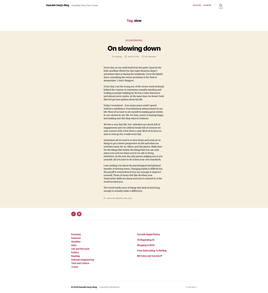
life (113, 198)
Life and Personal (133, 40)
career (109, 198)
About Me (197, 5)
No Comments (150, 57)
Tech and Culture (80, 263)
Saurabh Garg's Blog (57, 5)
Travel (74, 267)
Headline (76, 241)
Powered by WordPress (109, 287)
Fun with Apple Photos (148, 234)
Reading (75, 256)
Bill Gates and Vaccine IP (149, 256)
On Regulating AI (145, 240)
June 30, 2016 (133, 57)
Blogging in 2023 (146, 245)
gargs (119, 57)
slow (130, 198)
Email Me (207, 5)
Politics (75, 252)
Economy (76, 234)
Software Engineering (82, 259)
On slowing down (134, 48)
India (73, 245)
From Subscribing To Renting (152, 250)
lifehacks (119, 198)
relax (125, 198)
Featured (76, 238)
